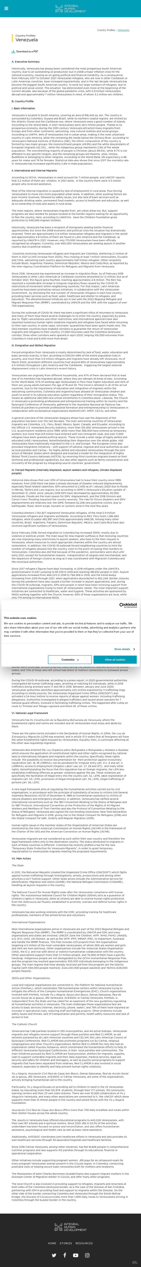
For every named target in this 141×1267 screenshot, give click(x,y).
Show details (122, 649)
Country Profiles (106, 30)
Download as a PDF (27, 51)
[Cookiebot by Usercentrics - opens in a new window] (122, 605)
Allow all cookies (115, 659)
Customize (68, 659)
